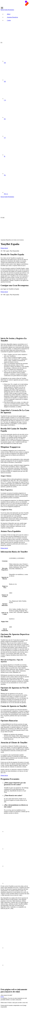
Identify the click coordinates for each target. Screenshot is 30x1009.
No (3, 996)
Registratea (11, 9)
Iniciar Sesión (4, 9)
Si (1, 996)
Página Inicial (4, 248)
